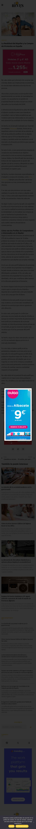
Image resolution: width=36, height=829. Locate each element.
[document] (18, 414)
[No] (34, 822)
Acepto (11, 826)
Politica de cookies (22, 826)
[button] (30, 390)
